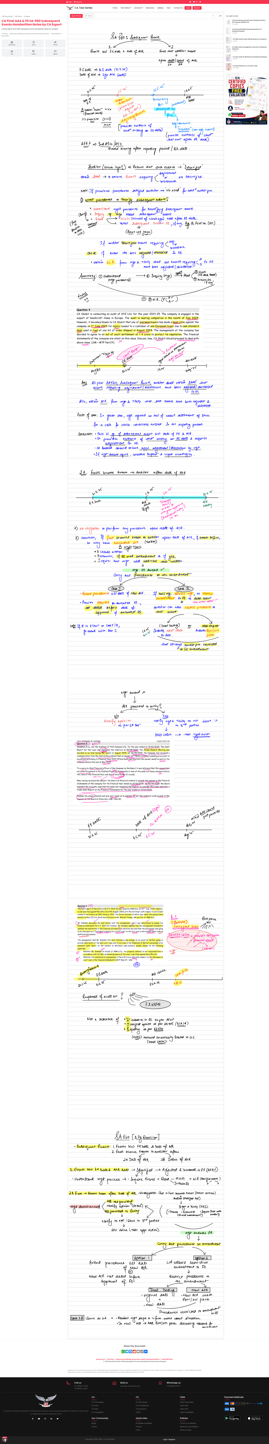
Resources (150, 8)
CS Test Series (141, 1402)
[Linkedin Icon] (51, 1419)
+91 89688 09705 (173, 1386)
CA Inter (95, 1409)
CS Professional (142, 1405)
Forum (94, 1426)
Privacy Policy (185, 1430)
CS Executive (141, 1409)
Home (115, 8)
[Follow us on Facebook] (191, 2)
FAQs (138, 1430)
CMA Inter (184, 1409)
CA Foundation (98, 1412)
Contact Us (178, 8)
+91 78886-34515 (81, 1386)
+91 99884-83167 (81, 1388)
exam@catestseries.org (130, 1386)
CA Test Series (97, 1402)
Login (70, 2)
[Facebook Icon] (33, 1419)
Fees (168, 8)
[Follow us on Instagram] (197, 2)
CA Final (110, 1359)
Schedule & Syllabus (144, 1423)
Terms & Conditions (188, 1423)
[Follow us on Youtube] (194, 2)
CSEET (138, 1412)
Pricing (138, 1426)
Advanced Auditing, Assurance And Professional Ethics (138, 1359)
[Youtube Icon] (39, 1419)
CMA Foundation (187, 1412)
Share (55, 45)
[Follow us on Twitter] (201, 2)
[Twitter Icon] (57, 1419)
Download (12, 45)
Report (55, 54)
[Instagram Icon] (45, 1419)
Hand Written (167, 1359)
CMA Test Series (186, 1402)
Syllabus (160, 8)
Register (79, 2)
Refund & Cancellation (189, 1426)
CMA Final (184, 1405)
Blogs (94, 1423)
